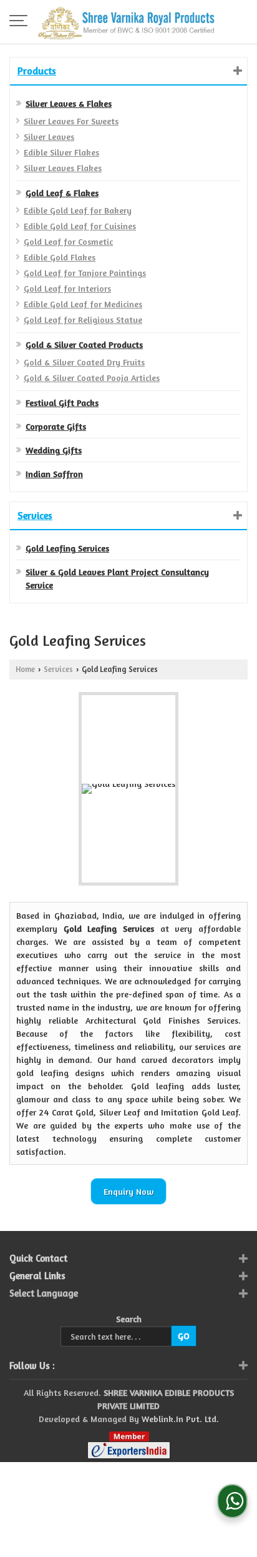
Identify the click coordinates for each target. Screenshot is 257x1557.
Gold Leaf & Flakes (62, 192)
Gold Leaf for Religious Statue (83, 319)
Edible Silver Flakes (61, 152)
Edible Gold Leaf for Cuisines (80, 225)
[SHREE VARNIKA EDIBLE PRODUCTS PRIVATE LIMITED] (126, 22)
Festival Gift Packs (62, 402)
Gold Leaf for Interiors (67, 288)
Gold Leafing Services (67, 548)
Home (25, 669)
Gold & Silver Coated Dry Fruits (84, 362)
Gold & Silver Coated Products (84, 344)
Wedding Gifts (54, 450)
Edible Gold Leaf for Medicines (83, 304)
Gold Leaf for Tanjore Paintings (85, 272)
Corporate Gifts (56, 426)
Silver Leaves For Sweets (71, 121)
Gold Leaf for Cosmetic (68, 241)
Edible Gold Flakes (59, 257)
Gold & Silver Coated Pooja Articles (92, 377)
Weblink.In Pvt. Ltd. (180, 1418)
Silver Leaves (49, 136)
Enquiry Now (128, 1191)
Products (36, 70)
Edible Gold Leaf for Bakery (78, 210)
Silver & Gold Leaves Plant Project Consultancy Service (117, 578)
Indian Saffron (54, 473)
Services (34, 515)
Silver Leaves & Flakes (69, 103)
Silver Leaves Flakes (63, 167)
